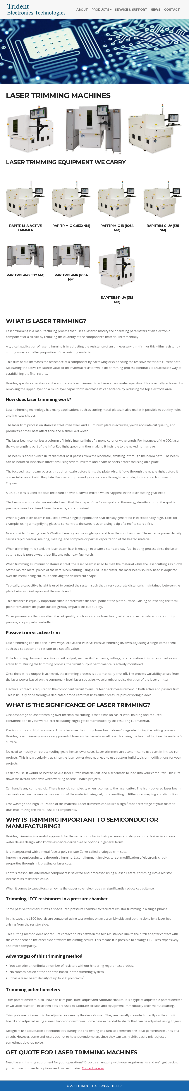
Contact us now (93, 1068)
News (155, 9)
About (82, 9)
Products (100, 9)
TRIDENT (84, 1086)
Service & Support (131, 9)
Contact (172, 9)
